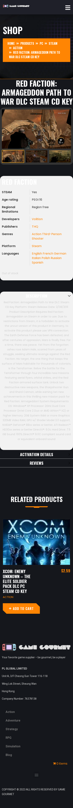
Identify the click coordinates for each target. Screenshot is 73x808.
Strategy (12, 729)
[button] (37, 775)
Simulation (13, 746)
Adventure (13, 720)
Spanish (37, 262)
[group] (36, 129)
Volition (37, 219)
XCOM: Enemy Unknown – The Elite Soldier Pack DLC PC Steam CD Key (17, 581)
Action (37, 234)
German (60, 253)
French (48, 253)
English (37, 253)
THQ (35, 226)
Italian (37, 258)
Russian (56, 258)
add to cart (23, 608)
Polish (46, 258)
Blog (9, 755)
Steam (37, 246)
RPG (8, 737)
